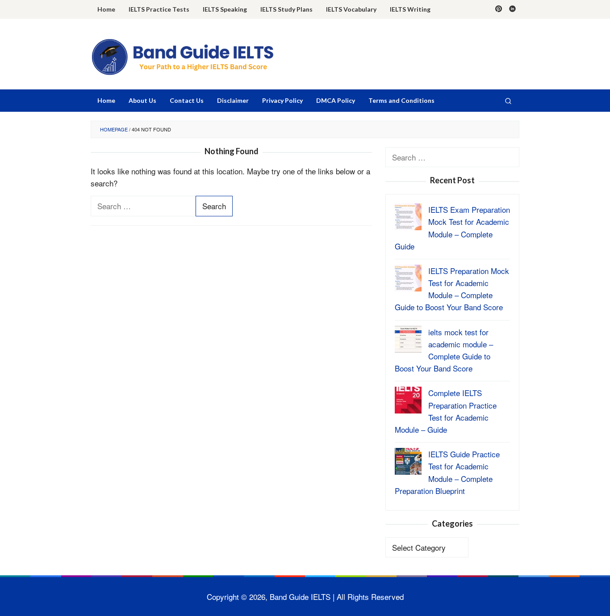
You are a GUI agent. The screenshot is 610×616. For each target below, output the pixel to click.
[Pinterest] (499, 9)
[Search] (508, 100)
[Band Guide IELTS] (182, 56)
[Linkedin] (512, 9)
